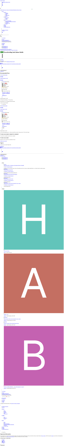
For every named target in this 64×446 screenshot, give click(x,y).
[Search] (1, 36)
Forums (5, 411)
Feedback (7, 13)
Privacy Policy (4, 398)
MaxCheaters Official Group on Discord (5, 49)
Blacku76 (5, 388)
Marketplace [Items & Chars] (11, 61)
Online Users (7, 15)
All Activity (7, 17)
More (3, 11)
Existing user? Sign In (5, 406)
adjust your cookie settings (10, 436)
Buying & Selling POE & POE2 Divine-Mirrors (10, 174)
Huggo (5, 252)
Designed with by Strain (6, 396)
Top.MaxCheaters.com (5, 429)
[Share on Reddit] (2, 150)
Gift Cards (7, 22)
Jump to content (2, 0)
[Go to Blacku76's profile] (34, 385)
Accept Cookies (3, 438)
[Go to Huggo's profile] (34, 249)
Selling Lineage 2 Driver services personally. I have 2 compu (12, 183)
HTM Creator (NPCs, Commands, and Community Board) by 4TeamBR (14, 165)
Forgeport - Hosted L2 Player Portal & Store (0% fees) (11, 323)
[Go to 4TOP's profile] (5, 164)
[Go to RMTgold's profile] (5, 173)
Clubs (4, 24)
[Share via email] (2, 67)
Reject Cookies (8, 438)
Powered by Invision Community (15, 403)
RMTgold (6, 171)
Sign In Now (2, 146)
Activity (3, 415)
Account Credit (8, 23)
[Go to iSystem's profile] (1, 59)
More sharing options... (3, 70)
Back (4, 410)
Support (5, 25)
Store (3, 420)
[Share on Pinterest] (2, 68)
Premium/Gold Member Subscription (11, 21)
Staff (6, 14)
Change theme (2, 445)
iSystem (1, 76)
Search (6, 18)
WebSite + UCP (6, 314)
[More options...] (2, 129)
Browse (5, 12)
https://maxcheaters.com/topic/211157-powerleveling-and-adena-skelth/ (11, 147)
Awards (5, 26)
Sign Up (3, 407)
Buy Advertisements (8, 20)
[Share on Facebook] (2, 66)
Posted (4, 78)
